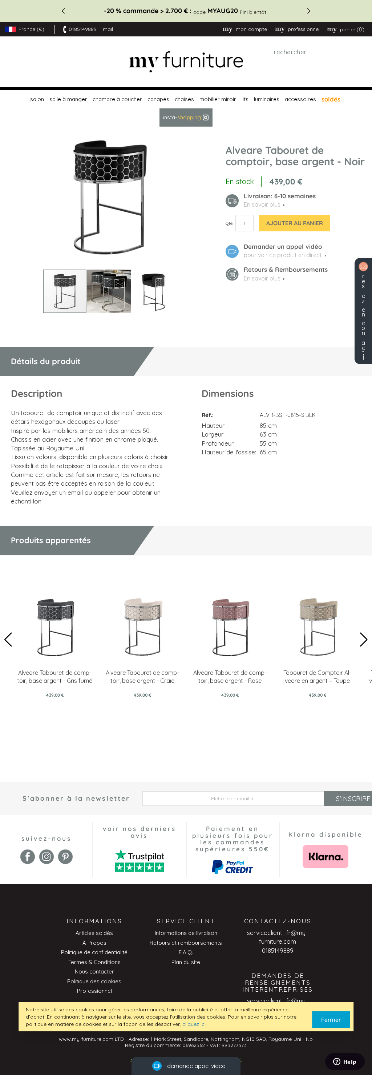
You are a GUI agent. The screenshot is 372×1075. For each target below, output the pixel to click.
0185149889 (83, 29)
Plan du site (185, 962)
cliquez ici (194, 1024)
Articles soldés (94, 932)
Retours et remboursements (186, 942)
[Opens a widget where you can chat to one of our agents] (345, 1062)
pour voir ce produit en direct (283, 255)
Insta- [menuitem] (182, 117)
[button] (109, 291)
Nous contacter (94, 971)
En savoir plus (262, 278)
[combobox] (319, 52)
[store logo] (186, 62)
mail (108, 29)
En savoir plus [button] (262, 204)
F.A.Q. (186, 952)
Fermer (331, 1019)
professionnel (304, 29)
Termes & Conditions (94, 962)
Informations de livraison (186, 932)
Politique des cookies (94, 981)
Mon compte (251, 29)
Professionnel (94, 990)
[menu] (186, 108)
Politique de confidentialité (94, 952)
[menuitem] (36, 99)
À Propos (94, 942)
